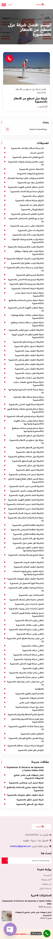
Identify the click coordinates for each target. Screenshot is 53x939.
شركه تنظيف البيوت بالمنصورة (27, 562)
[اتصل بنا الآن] (46, 933)
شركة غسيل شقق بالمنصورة (28, 470)
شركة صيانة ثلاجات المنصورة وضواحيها (26, 389)
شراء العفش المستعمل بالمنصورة (26, 214)
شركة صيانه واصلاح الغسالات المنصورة (24, 416)
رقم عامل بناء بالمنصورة (30, 205)
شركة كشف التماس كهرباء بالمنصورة (25, 495)
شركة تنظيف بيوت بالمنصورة (28, 351)
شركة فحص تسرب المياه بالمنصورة (25, 486)
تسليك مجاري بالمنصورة (30, 169)
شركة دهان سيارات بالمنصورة (28, 373)
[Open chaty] (10, 929)
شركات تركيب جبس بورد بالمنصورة (25, 225)
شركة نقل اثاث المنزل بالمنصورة (26, 538)
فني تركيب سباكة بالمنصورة (29, 634)
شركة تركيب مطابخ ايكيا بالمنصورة (26, 263)
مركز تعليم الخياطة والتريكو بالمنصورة (24, 714)
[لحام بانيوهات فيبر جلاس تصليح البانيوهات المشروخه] (7, 916)
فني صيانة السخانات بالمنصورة (27, 654)
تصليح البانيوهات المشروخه (29, 173)
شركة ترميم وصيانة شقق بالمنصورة (25, 284)
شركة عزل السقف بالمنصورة (28, 452)
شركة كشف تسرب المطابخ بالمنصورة (24, 508)
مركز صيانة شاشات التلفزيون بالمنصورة (26, 726)
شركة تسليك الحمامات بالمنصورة (26, 288)
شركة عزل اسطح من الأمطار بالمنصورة (30, 100)
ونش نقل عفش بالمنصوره (29, 750)
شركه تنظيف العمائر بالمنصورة (27, 567)
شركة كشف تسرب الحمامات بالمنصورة (24, 504)
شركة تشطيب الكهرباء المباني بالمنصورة (26, 307)
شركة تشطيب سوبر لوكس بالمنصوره (25, 330)
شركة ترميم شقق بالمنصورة (28, 275)
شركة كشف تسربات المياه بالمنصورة (25, 513)
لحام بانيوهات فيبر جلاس (30, 702)
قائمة (37, 689)
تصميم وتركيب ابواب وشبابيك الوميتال (24, 178)
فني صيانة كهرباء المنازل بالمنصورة (25, 663)
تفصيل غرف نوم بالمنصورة (29, 182)
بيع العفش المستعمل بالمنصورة (26, 157)
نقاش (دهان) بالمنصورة (31, 733)
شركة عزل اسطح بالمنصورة (29, 435)
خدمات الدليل (45, 888)
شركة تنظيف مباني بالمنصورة (28, 368)
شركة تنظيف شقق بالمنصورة (28, 355)
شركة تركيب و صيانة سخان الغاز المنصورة (25, 267)
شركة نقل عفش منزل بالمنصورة (27, 543)
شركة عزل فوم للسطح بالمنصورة (26, 461)
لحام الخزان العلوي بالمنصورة (28, 693)
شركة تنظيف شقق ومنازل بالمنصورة (24, 359)
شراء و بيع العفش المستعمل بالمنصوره (26, 218)
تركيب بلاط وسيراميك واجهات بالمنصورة (26, 161)
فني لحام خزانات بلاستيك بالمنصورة (25, 672)
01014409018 (31, 834)
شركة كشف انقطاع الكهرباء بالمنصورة (24, 499)
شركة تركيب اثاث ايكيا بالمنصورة (27, 234)
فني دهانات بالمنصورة (31, 645)
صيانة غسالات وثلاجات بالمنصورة (26, 148)
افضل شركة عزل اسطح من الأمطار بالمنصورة (31, 91)
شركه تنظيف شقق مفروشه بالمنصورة (24, 578)
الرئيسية (47, 19)
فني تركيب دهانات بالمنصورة (28, 625)
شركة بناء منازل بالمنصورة (29, 230)
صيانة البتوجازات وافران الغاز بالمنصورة (26, 587)
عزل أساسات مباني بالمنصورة (28, 604)
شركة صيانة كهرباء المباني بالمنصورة (25, 404)
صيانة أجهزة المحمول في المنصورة (25, 583)
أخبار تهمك (46, 879)
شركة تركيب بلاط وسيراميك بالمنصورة (24, 246)
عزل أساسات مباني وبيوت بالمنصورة (25, 608)
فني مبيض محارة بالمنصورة (28, 677)
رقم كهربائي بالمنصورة (31, 209)
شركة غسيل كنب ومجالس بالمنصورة (25, 474)
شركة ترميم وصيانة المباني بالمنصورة (24, 279)
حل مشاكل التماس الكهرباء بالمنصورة (24, 187)
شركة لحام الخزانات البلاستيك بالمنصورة (26, 517)
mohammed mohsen (17, 934)
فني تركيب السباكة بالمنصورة (28, 620)
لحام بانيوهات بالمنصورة (30, 698)
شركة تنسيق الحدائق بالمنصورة (27, 342)
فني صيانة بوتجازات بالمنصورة (27, 659)
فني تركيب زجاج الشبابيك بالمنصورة (24, 629)
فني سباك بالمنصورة (31, 650)
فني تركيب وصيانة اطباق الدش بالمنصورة (25, 638)
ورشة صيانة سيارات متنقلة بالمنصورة (24, 745)
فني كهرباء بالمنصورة (32, 668)
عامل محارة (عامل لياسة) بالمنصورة (25, 599)
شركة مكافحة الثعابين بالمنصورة (26, 525)
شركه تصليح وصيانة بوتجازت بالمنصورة (26, 555)
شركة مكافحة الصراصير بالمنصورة (26, 529)
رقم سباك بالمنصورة (32, 196)
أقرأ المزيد (43, 107)
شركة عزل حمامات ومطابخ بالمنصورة (24, 456)
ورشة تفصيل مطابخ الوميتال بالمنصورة (26, 738)
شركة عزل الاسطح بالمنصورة (28, 447)
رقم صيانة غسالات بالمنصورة (28, 200)
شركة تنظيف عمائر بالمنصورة (28, 364)
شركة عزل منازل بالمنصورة (29, 465)
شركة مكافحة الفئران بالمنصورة (27, 534)
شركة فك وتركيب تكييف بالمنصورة (25, 491)
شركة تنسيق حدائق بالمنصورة (27, 346)
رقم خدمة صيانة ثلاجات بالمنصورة (25, 191)
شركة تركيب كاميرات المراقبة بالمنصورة (23, 258)
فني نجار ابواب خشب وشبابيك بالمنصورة (25, 681)
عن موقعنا (46, 884)
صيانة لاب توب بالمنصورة (29, 595)
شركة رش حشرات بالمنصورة (28, 377)
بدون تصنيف (35, 152)
